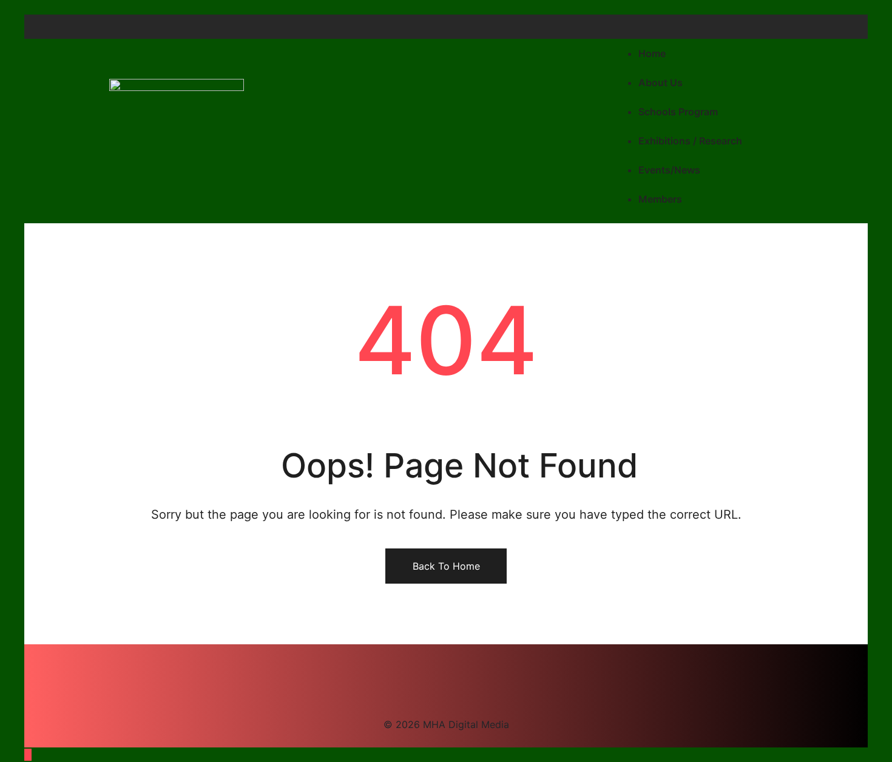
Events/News (669, 170)
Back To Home (446, 566)
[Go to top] (28, 755)
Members (660, 199)
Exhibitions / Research (690, 141)
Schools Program (678, 112)
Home (652, 53)
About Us (660, 82)
